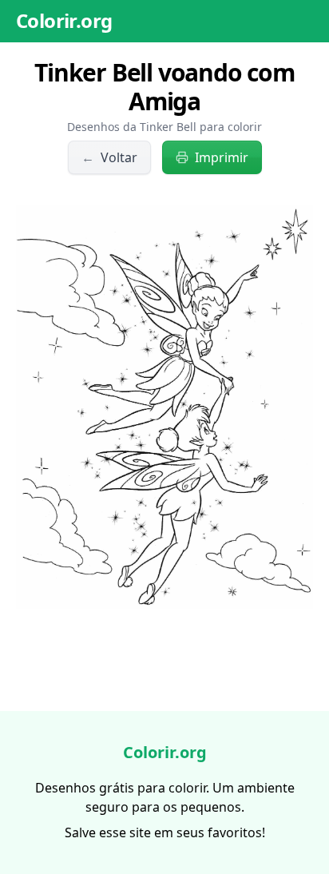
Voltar (109, 157)
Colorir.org (64, 20)
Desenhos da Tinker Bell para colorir (164, 126)
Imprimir (221, 157)
